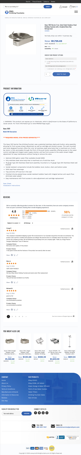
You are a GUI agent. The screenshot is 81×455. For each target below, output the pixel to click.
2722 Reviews (15, 218)
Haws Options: (49, 58)
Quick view (10, 337)
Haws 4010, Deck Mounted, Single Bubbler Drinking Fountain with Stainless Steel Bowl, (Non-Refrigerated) (39, 352)
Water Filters (32, 392)
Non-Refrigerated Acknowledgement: (55, 66)
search (48, 7)
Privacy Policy (6, 386)
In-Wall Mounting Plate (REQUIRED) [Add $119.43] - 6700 (60, 62)
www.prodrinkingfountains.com (40, 453)
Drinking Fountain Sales (36, 395)
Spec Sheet (7, 183)
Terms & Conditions (8, 389)
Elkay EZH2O (32, 380)
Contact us (46, 2)
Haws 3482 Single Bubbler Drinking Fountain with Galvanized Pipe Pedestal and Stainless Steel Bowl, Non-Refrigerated (69, 352)
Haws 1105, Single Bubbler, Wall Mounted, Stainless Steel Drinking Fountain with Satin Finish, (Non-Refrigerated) (25, 352)
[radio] (40, 211)
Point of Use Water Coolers (37, 389)
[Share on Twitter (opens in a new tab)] (15, 255)
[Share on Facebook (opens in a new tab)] (12, 255)
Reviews (53, 2)
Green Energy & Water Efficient (39, 386)
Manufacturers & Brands (10, 392)
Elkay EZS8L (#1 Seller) (36, 383)
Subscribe (26, 413)
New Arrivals (32, 398)
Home (4, 380)
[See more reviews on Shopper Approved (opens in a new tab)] (17, 255)
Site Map (5, 400)
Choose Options (9, 342)
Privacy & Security (37, 2)
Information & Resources (10, 395)
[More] (76, 11)
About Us (28, 2)
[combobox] (27, 7)
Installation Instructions (11, 185)
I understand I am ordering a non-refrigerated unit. (61, 69)
